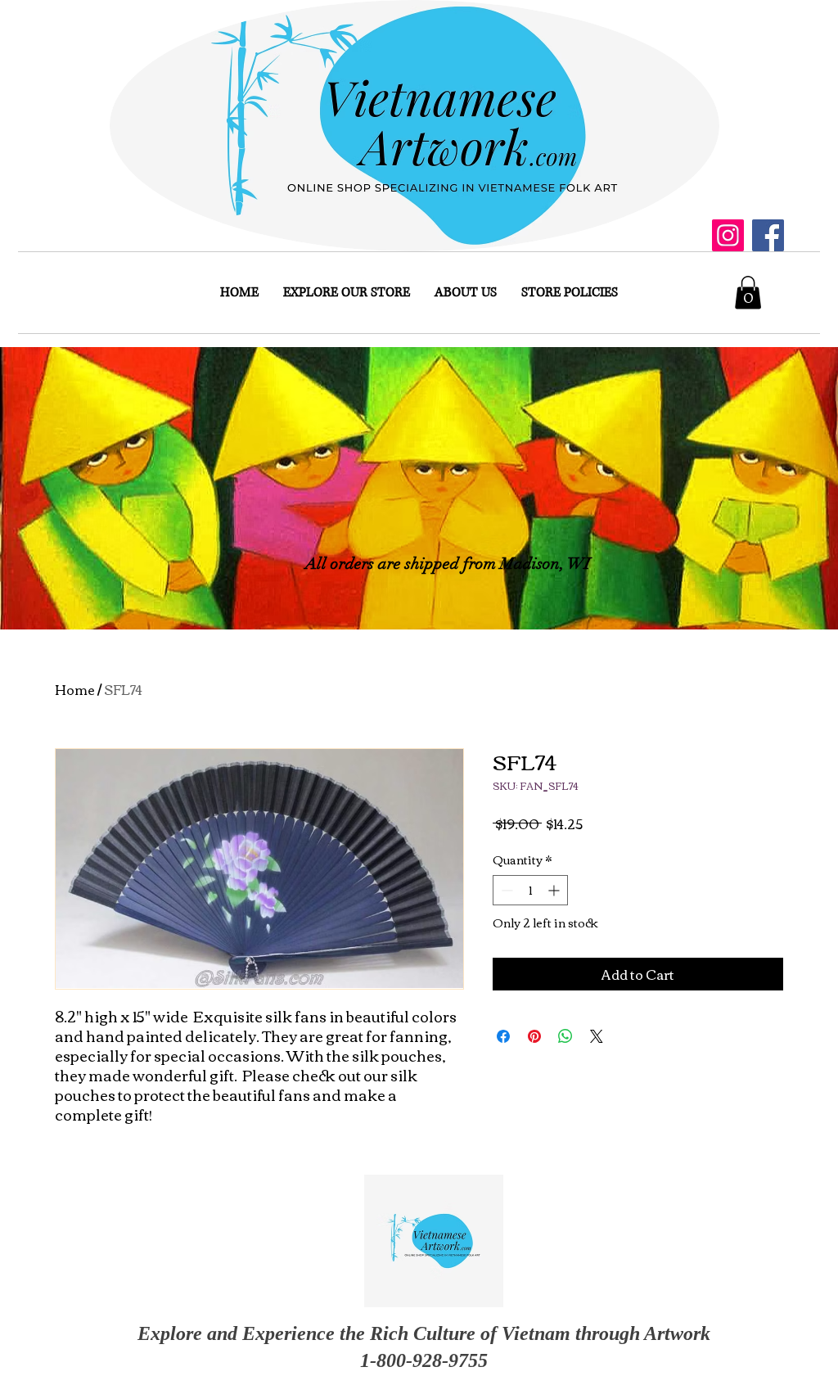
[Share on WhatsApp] (565, 1036)
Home (75, 689)
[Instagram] (728, 235)
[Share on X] (596, 1036)
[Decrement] (505, 890)
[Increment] (555, 890)
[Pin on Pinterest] (534, 1036)
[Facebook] (768, 235)
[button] (748, 292)
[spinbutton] (530, 890)
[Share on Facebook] (503, 1036)
